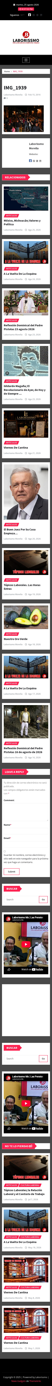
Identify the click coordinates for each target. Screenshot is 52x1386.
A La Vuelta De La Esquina (20, 274)
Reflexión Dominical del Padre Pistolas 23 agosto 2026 (23, 327)
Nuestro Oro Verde (15, 639)
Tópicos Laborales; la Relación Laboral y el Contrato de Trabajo (24, 1192)
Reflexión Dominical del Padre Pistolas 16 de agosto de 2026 (23, 750)
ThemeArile (35, 1381)
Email (7, 838)
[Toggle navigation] (26, 60)
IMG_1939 (18, 71)
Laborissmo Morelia (13, 94)
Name (7, 824)
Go (43, 899)
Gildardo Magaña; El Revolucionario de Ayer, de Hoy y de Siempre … (24, 389)
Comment (9, 800)
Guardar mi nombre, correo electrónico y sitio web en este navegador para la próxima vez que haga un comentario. (26, 859)
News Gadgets (18, 1381)
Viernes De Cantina (16, 447)
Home (7, 71)
